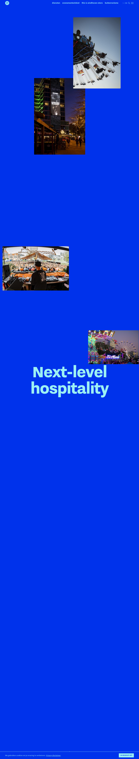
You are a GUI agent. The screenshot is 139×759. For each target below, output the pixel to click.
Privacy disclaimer (53, 755)
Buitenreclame (111, 3)
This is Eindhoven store (92, 3)
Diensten (56, 3)
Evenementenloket (70, 3)
